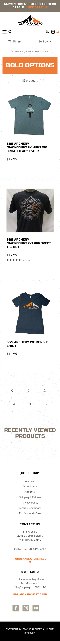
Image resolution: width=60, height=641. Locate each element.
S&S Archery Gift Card (30, 594)
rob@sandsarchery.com (30, 560)
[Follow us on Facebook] (15, 608)
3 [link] (14, 403)
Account (30, 481)
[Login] (47, 32)
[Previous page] (12, 390)
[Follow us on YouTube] (35, 608)
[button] (13, 260)
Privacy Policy (30, 502)
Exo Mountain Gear (30, 513)
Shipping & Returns (30, 497)
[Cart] (53, 32)
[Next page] (46, 403)
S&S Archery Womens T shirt (27, 344)
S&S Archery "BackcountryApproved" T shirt (28, 243)
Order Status (30, 486)
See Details (37, 7)
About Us (30, 491)
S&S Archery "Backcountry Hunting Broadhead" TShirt (27, 147)
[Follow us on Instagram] (25, 608)
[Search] (10, 32)
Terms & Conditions (30, 507)
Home (19, 51)
